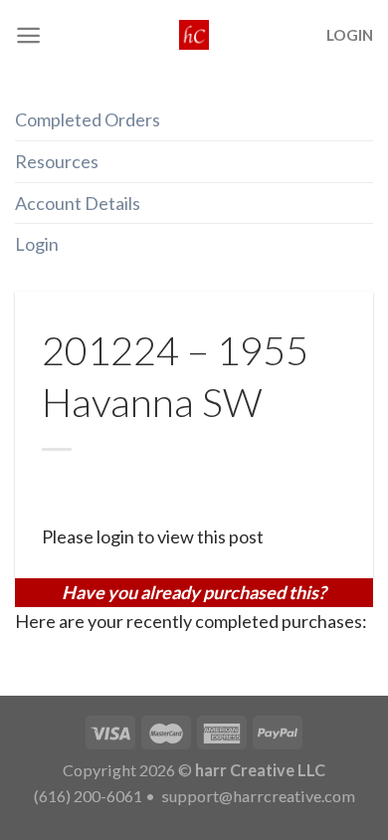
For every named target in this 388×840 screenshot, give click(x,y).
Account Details (77, 203)
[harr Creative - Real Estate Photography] (194, 35)
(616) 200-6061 (88, 795)
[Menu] (28, 35)
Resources (56, 161)
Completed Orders (87, 119)
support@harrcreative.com (256, 795)
